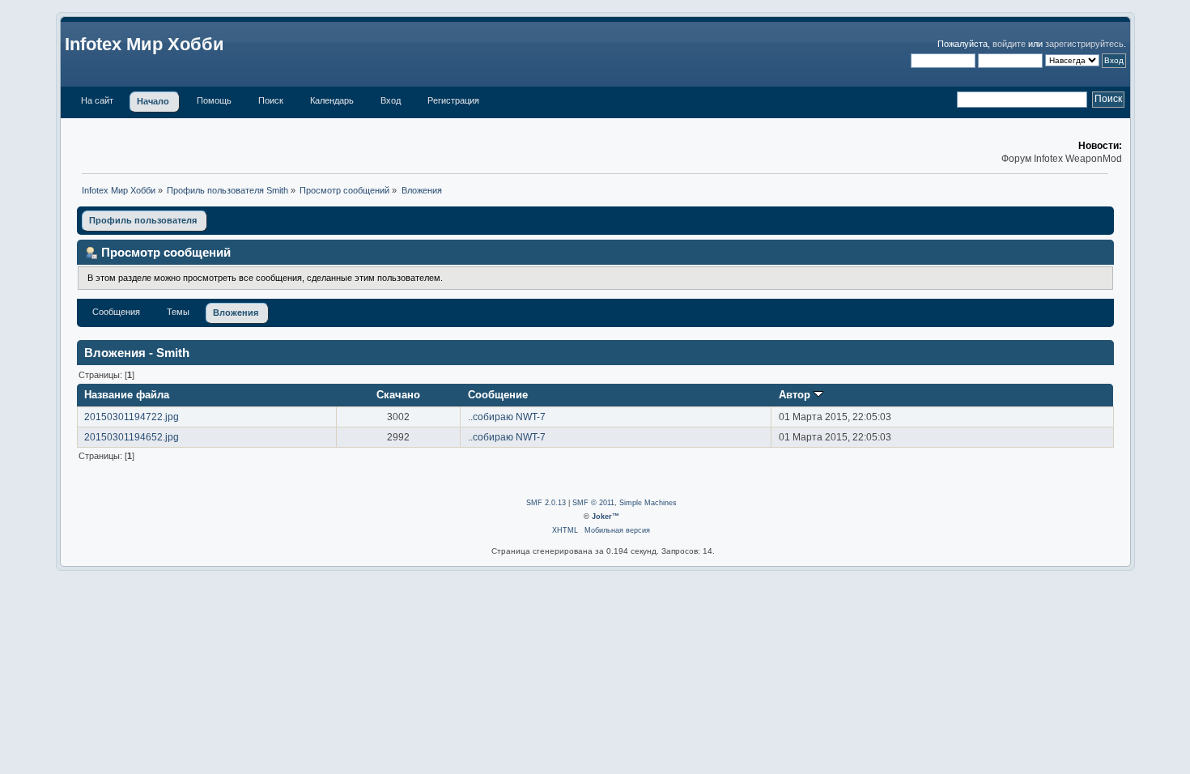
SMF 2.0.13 (546, 503)
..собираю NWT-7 (507, 417)
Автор (796, 395)
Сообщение (498, 395)
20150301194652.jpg (131, 437)
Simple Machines (648, 503)
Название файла (126, 395)
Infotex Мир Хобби (144, 44)
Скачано (398, 395)
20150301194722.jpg (131, 417)
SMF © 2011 (593, 503)
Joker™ (605, 516)
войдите (1009, 44)
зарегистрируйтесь (1084, 44)
